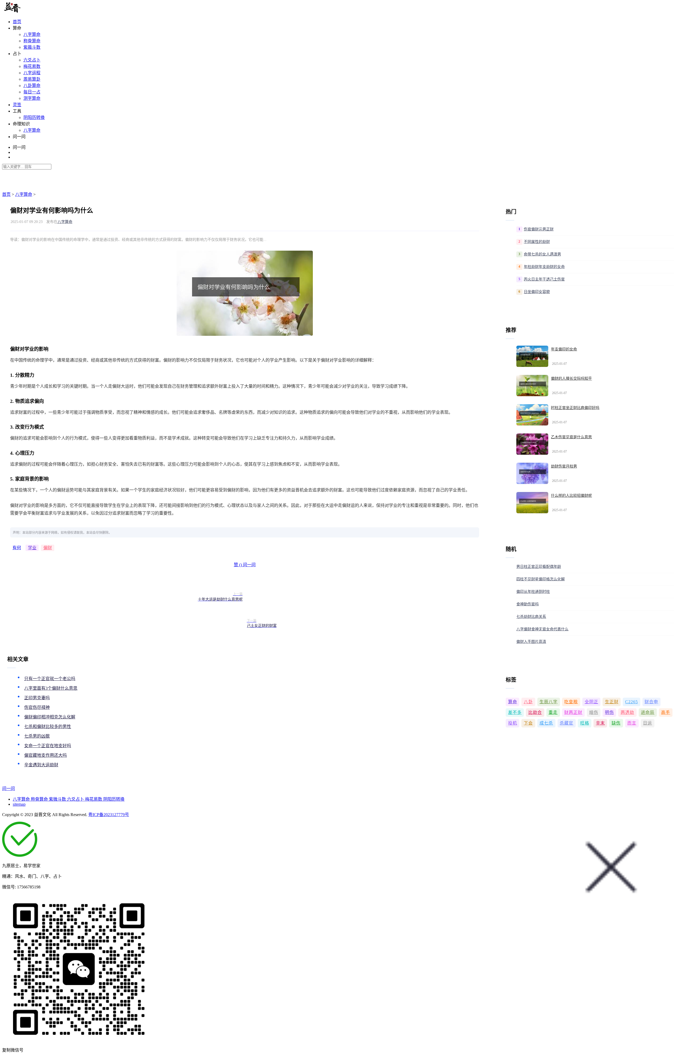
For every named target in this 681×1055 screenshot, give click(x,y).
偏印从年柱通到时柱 (533, 592)
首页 (17, 21)
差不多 (515, 712)
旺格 (584, 723)
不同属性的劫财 (537, 242)
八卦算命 (31, 85)
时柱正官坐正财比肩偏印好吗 (575, 408)
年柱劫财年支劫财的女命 (544, 267)
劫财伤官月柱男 (564, 466)
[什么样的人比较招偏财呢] (532, 502)
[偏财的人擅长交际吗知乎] (532, 385)
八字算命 (31, 34)
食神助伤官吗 (527, 604)
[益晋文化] (29, 11)
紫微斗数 (58, 799)
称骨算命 (31, 41)
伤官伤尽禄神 (37, 707)
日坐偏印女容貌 (537, 292)
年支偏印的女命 (564, 349)
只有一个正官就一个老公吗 (49, 678)
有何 (17, 547)
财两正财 (573, 712)
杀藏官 (566, 723)
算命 (512, 702)
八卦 (528, 702)
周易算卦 (31, 79)
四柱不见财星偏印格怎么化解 (540, 579)
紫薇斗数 (31, 47)
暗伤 (593, 712)
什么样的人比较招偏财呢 (571, 496)
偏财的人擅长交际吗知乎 (571, 378)
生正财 (611, 702)
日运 (647, 723)
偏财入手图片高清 (531, 642)
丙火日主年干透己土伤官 (544, 279)
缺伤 (616, 723)
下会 (528, 723)
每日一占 (31, 92)
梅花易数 (31, 66)
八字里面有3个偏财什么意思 (50, 688)
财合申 (651, 702)
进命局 (647, 712)
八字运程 (31, 73)
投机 (512, 723)
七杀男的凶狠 (37, 736)
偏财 (47, 547)
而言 (631, 723)
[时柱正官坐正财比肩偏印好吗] (532, 414)
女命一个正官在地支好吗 (47, 745)
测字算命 (31, 98)
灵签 (17, 104)
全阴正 (591, 702)
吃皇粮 (571, 702)
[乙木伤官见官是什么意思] (532, 444)
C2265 (631, 702)
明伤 (609, 712)
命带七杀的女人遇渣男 (542, 254)
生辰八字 (548, 702)
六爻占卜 (31, 60)
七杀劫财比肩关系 (531, 617)
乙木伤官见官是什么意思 (571, 437)
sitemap (19, 804)
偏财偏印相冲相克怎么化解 (49, 717)
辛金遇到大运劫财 (41, 765)
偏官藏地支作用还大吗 (45, 755)
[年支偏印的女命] (532, 356)
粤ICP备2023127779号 (108, 814)
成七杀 (546, 723)
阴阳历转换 (34, 117)
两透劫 (627, 712)
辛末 (600, 723)
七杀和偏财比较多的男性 (47, 726)
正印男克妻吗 (37, 698)
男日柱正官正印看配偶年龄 (538, 567)
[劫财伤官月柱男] (532, 473)
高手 (665, 712)
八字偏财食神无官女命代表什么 (542, 629)
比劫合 (535, 712)
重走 (553, 712)
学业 (32, 547)
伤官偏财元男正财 (539, 229)
